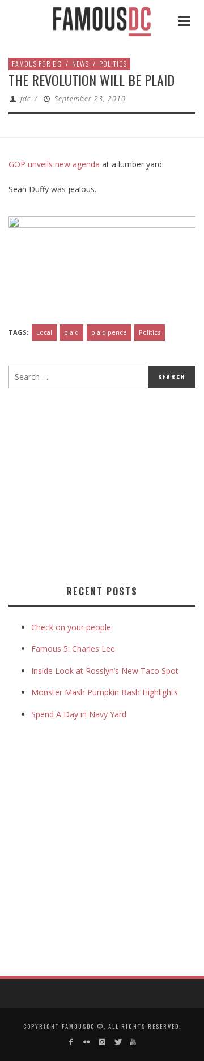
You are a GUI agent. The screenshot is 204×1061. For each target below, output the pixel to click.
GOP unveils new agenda (54, 164)
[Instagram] (101, 1042)
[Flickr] (86, 1042)
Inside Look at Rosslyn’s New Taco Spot (104, 670)
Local (44, 332)
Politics (113, 63)
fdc (25, 98)
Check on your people (72, 627)
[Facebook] (71, 1042)
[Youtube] (133, 1042)
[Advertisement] (103, 484)
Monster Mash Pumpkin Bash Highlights (104, 692)
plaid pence (109, 332)
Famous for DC (37, 63)
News (80, 63)
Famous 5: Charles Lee (73, 648)
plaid (71, 332)
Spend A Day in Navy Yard (78, 714)
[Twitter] (117, 1042)
